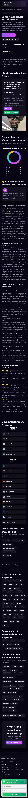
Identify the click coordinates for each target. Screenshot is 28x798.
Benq (22, 599)
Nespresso (5, 641)
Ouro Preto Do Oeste (8, 677)
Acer (16, 595)
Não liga (3, 772)
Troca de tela (6, 541)
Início (3, 9)
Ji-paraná (14, 666)
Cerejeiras (21, 685)
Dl (15, 606)
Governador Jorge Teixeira (9, 685)
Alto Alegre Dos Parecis (16, 688)
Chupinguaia (19, 696)
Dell (4, 588)
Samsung (5, 581)
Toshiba (5, 595)
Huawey (16, 614)
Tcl (3, 644)
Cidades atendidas (19, 769)
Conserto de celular (10, 9)
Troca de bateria (7, 555)
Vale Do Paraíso (6, 699)
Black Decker (14, 641)
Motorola (19, 581)
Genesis (5, 621)
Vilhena (21, 666)
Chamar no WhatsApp (12, 112)
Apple (12, 581)
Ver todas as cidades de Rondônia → (13, 715)
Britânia (17, 644)
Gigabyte (10, 606)
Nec (4, 618)
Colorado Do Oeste (7, 681)
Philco (10, 584)
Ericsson (12, 621)
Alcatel (9, 610)
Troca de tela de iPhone (8, 552)
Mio (9, 618)
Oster (22, 641)
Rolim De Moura (7, 674)
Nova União (15, 703)
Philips (9, 588)
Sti (3, 610)
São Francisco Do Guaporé (9, 692)
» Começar (14, 794)
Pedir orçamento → (8, 35)
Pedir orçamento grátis (14, 742)
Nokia (4, 599)
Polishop (9, 644)
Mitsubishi (21, 618)
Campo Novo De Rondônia (9, 711)
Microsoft (5, 603)
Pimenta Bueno (13, 670)
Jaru (15, 674)
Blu (9, 599)
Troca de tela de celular (18, 541)
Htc (22, 614)
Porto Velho (6, 666)
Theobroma (6, 703)
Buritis (20, 674)
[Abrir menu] (23, 4)
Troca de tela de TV (7, 544)
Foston (22, 610)
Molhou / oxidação (5, 774)
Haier (14, 618)
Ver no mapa (8, 108)
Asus (11, 595)
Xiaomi (4, 584)
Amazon (23, 595)
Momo (4, 614)
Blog (16, 776)
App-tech (21, 606)
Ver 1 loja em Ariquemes (10, 39)
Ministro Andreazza (18, 699)
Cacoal (4, 670)
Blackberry (5, 625)
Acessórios (17, 774)
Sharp (12, 603)
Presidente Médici (19, 681)
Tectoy (15, 610)
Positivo (16, 599)
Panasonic (18, 592)
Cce (10, 614)
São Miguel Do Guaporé (8, 707)
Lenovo (11, 592)
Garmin (4, 592)
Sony (21, 584)
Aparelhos (17, 772)
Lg (16, 584)
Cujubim (5, 688)
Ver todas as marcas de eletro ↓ (14, 648)
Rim (18, 621)
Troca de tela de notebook (9, 548)
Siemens (19, 603)
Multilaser (16, 588)
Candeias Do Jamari (7, 696)
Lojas (16, 767)
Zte (3, 606)
